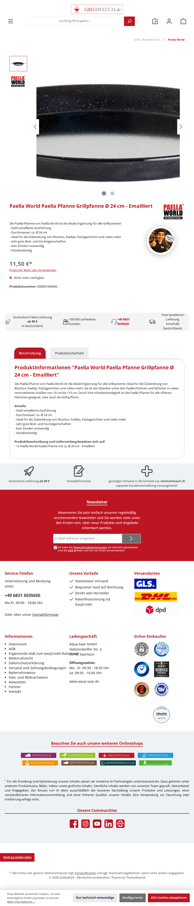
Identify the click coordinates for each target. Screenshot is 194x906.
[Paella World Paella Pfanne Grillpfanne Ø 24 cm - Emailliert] (108, 127)
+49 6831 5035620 (123, 321)
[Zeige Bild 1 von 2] (104, 193)
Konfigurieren (133, 898)
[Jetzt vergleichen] (155, 21)
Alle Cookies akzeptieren (169, 898)
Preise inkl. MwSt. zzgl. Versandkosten (32, 270)
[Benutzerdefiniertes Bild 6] (161, 689)
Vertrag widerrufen (17, 857)
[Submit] (131, 538)
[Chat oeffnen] (161, 240)
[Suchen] (129, 21)
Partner (15, 687)
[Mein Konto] (169, 21)
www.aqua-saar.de (84, 681)
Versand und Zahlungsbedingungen (37, 668)
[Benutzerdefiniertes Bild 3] (141, 669)
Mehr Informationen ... (21, 901)
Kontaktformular (79, 481)
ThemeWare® (136, 878)
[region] (97, 127)
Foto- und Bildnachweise (28, 677)
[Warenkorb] (183, 21)
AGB (70, 550)
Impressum (18, 644)
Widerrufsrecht (21, 658)
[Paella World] (174, 211)
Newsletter (17, 682)
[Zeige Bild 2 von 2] (112, 193)
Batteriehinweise (22, 672)
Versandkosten (85, 873)
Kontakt (15, 691)
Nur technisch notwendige (95, 898)
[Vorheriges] (35, 126)
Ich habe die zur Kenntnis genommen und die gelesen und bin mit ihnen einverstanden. (98, 548)
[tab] (30, 353)
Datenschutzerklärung (26, 663)
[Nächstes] (180, 126)
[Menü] (11, 21)
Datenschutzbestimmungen (90, 547)
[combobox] (75, 21)
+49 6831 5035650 (22, 595)
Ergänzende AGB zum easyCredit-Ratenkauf (43, 653)
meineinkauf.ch (172, 481)
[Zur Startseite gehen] (97, 9)
